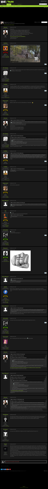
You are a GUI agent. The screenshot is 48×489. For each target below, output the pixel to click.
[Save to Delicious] (5, 469)
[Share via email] (8, 469)
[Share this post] (46, 27)
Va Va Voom (5, 336)
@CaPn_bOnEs (7, 243)
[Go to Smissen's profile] (2, 23)
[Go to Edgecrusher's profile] (5, 106)
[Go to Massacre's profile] (5, 253)
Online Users (18, 6)
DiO (5, 210)
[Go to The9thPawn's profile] (5, 420)
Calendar (6, 6)
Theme (24, 486)
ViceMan (5, 84)
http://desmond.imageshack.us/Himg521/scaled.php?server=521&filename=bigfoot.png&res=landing (25, 367)
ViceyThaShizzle (7, 97)
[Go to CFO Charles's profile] (5, 73)
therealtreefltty (7, 56)
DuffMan (5, 151)
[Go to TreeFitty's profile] (5, 48)
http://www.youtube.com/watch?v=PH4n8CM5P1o (17, 36)
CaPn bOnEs (5, 230)
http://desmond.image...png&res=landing (17, 390)
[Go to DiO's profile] (5, 216)
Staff (14, 6)
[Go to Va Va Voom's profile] (5, 342)
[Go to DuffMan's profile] (5, 156)
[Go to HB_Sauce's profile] (5, 434)
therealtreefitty (7, 57)
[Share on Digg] (4, 469)
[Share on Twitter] (1, 469)
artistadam (7, 332)
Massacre (5, 248)
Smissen (6, 23)
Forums (9, 4)
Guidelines (10, 6)
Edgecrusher (5, 100)
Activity (14, 4)
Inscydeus (6, 196)
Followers (43, 22)
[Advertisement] (12, 14)
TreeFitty (5, 43)
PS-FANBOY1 (7, 80)
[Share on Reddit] (7, 469)
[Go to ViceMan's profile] (5, 90)
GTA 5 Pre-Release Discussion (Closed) (19, 23)
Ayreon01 (7, 226)
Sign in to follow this (38, 22)
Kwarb (5, 444)
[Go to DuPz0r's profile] (5, 292)
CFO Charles (5, 67)
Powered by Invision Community (24, 487)
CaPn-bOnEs (7, 333)
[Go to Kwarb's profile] (5, 449)
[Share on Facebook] (2, 469)
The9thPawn (5, 414)
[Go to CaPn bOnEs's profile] (5, 235)
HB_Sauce (5, 429)
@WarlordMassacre (6, 261)
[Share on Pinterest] (10, 469)
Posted (13, 27)
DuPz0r (5, 286)
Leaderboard (19, 4)
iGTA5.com (3, 4)
